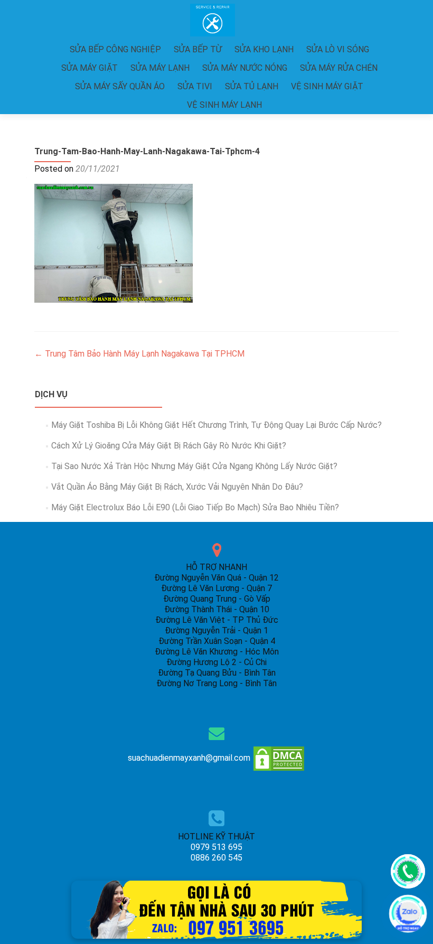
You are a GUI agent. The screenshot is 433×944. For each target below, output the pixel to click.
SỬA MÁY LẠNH (160, 68)
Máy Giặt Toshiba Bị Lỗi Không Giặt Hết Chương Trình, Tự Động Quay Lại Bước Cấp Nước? (216, 425)
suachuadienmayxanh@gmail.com (189, 758)
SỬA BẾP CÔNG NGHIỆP (115, 49)
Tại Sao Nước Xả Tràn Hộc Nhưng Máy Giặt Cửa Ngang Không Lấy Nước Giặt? (194, 466)
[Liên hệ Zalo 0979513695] (216, 909)
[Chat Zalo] (408, 913)
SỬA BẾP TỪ (198, 49)
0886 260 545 (216, 858)
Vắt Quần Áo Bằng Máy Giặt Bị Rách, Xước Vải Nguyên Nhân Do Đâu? (177, 487)
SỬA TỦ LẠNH (251, 86)
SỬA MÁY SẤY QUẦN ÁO (120, 86)
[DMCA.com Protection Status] (278, 758)
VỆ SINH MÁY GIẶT (327, 86)
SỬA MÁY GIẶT (89, 68)
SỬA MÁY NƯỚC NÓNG (244, 68)
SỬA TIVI (194, 86)
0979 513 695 (216, 847)
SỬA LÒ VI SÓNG (337, 49)
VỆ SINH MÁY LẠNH (224, 105)
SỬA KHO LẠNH (264, 49)
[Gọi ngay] (408, 871)
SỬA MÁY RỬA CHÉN (339, 68)
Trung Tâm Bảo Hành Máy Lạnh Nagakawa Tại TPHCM (139, 354)
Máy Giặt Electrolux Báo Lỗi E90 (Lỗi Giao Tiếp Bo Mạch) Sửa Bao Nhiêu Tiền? (195, 507)
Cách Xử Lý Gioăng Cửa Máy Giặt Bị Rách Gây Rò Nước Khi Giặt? (168, 446)
